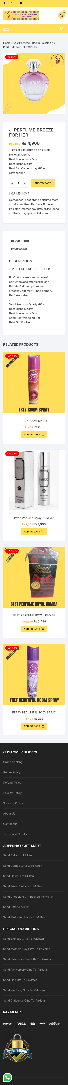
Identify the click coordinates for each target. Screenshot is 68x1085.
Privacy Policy (12, 793)
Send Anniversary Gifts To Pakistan (25, 969)
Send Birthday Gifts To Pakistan (23, 938)
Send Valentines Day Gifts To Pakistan (27, 959)
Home (7, 42)
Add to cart (43, 183)
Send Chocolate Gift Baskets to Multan (28, 896)
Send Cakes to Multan (17, 855)
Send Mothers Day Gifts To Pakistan (26, 949)
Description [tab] (20, 240)
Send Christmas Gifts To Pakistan (24, 1000)
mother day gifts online (36, 209)
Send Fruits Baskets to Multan (22, 886)
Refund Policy (12, 782)
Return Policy (11, 772)
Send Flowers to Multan (18, 876)
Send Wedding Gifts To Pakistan (24, 990)
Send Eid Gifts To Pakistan (20, 980)
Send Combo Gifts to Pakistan (22, 865)
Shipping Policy (13, 803)
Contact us (10, 824)
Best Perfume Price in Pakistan (32, 42)
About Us (9, 813)
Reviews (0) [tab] (19, 249)
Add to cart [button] (32, 434)
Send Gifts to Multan (16, 907)
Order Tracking (12, 762)
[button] (58, 60)
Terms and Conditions (17, 834)
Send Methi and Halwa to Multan (24, 917)
